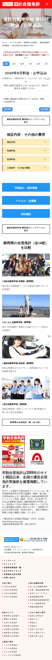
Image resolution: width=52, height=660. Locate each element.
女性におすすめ (37, 629)
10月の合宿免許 (11, 590)
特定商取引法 (37, 550)
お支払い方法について (13, 547)
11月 (30, 64)
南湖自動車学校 (36, 597)
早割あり (34, 623)
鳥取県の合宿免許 (11, 636)
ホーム (4, 43)
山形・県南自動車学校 (39, 590)
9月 (14, 64)
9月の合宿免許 (10, 587)
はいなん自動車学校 (38, 587)
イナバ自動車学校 (37, 604)
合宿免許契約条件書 (12, 553)
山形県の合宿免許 (11, 629)
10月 (22, 64)
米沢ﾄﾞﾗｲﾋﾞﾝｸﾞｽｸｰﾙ (38, 593)
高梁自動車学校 (36, 607)
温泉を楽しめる (37, 636)
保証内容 (11, 142)
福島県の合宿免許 (11, 633)
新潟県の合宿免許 (11, 626)
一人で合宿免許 (10, 645)
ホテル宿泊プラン (38, 633)
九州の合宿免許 (10, 623)
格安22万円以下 (37, 616)
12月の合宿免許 (10, 597)
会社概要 (7, 550)
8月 (6, 64)
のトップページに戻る (26, 120)
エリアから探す (15, 43)
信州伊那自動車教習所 (39, 600)
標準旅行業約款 (28, 553)
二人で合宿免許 (10, 648)
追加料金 (11, 159)
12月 (38, 64)
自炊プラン (35, 619)
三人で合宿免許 (10, 652)
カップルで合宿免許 (12, 655)
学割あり (34, 626)
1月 (46, 64)
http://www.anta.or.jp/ (12, 521)
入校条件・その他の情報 (18, 168)
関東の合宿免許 (10, 619)
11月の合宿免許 (10, 593)
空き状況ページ (21, 55)
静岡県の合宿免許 (30, 43)
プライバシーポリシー (22, 550)
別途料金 (11, 150)
